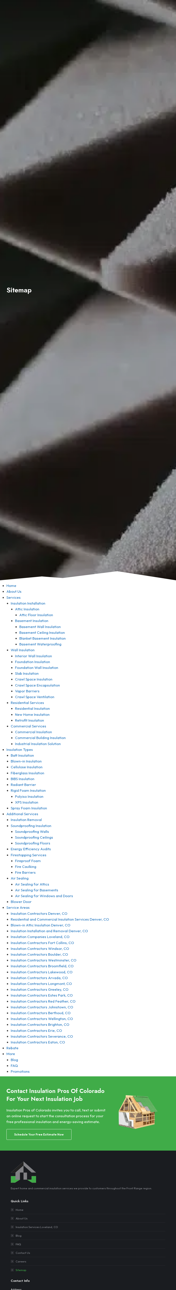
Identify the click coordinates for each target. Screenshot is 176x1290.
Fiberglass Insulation (27, 773)
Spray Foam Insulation (29, 808)
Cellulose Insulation (26, 767)
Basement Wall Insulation (40, 626)
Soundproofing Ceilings (34, 837)
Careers (21, 1261)
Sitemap (21, 1270)
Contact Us (23, 1253)
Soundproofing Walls (32, 831)
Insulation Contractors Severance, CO (42, 1036)
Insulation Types (19, 749)
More (10, 1053)
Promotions (20, 1071)
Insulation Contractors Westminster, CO (43, 960)
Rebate (12, 1048)
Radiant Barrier (23, 784)
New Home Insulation (32, 714)
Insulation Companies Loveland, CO (40, 936)
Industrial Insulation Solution (38, 743)
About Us (13, 591)
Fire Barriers (25, 872)
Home (11, 585)
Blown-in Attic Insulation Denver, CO (40, 925)
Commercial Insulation (33, 732)
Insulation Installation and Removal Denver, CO (49, 931)
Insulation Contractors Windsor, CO (40, 948)
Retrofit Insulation (29, 720)
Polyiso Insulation (29, 796)
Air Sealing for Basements (36, 890)
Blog (14, 1059)
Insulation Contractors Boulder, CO (39, 954)
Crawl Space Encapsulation (37, 685)
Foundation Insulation (32, 661)
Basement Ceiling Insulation (42, 632)
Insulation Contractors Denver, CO (39, 913)
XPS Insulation (26, 802)
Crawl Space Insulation (33, 679)
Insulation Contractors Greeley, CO (39, 989)
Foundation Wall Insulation (36, 667)
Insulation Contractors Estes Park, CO (42, 995)
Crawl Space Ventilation (34, 696)
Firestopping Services (28, 855)
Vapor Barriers (27, 691)
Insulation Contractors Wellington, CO (42, 1018)
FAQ (14, 1065)
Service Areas (18, 907)
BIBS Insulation (22, 778)
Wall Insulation (23, 650)
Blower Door (21, 901)
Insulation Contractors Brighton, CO (40, 1024)
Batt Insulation (22, 755)
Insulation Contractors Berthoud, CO (41, 1013)
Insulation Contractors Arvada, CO (39, 977)
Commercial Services (28, 726)
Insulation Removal (26, 819)
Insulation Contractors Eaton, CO (38, 1042)
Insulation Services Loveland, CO (37, 1227)
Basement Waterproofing (40, 644)
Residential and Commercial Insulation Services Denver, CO (60, 919)
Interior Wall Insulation (33, 656)
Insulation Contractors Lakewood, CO (42, 972)
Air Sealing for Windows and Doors (44, 895)
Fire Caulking (25, 866)
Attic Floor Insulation (36, 615)
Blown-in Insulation (26, 761)
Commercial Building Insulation (40, 737)
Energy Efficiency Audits (31, 849)
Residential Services (27, 702)
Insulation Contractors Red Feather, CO (43, 1001)
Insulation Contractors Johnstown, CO (42, 1007)
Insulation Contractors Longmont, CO (41, 983)
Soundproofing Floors (32, 843)
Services (13, 597)
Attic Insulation (27, 609)
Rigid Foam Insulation (28, 790)
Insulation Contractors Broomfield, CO (42, 966)
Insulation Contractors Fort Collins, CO (42, 942)
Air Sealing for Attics (32, 884)
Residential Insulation (32, 708)
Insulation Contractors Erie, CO (36, 1030)
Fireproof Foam (28, 860)
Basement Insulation (31, 620)
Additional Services (22, 814)
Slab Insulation (27, 673)
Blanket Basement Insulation (42, 638)
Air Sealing (20, 878)
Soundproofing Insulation (31, 825)
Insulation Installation (28, 603)
